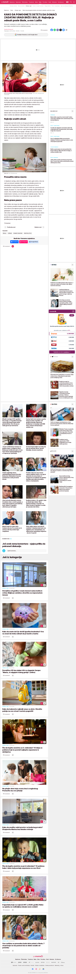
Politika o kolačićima (39, 965)
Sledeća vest (38, 227)
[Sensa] (43, 962)
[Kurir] (19, 962)
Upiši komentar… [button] (11, 550)
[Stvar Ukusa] (31, 962)
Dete (11, 10)
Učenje (10, 233)
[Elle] (47, 962)
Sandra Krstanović (8, 29)
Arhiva (61, 965)
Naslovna (6, 10)
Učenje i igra (18, 10)
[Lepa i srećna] (37, 962)
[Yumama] (5, 2)
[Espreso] (25, 962)
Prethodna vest (11, 227)
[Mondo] (13, 962)
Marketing (57, 965)
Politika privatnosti (49, 965)
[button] (44, 30)
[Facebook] (32, 969)
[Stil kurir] (58, 962)
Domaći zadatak (18, 233)
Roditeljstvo (27, 233)
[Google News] (43, 969)
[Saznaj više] (72, 265)
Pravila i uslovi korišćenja (24, 965)
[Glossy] (63, 962)
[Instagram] (36, 969)
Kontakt (32, 965)
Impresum (15, 965)
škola (4, 233)
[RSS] (39, 969)
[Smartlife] (53, 962)
